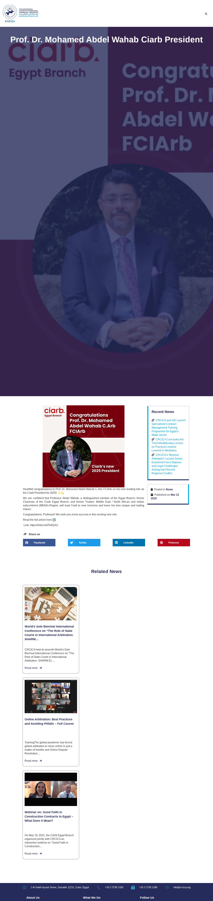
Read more (32, 667)
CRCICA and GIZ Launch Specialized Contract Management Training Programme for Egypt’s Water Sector (169, 427)
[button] (206, 14)
